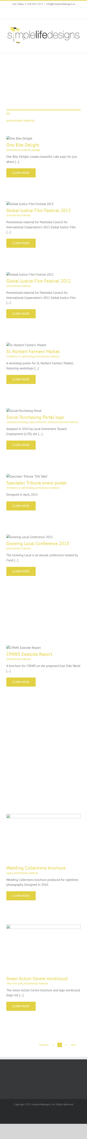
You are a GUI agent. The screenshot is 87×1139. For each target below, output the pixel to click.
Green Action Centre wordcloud (37, 978)
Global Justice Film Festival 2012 (38, 281)
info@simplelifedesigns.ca (60, 3)
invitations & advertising (20, 356)
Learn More (21, 173)
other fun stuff (44, 422)
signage (36, 150)
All (8, 114)
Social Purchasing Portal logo (35, 417)
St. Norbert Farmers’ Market (33, 351)
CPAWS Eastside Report (29, 654)
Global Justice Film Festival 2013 (38, 210)
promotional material (20, 120)
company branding (17, 422)
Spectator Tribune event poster (36, 483)
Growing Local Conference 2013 (37, 543)
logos (32, 422)
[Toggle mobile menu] (79, 47)
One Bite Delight (22, 145)
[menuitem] (43, 113)
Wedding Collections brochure (35, 868)
